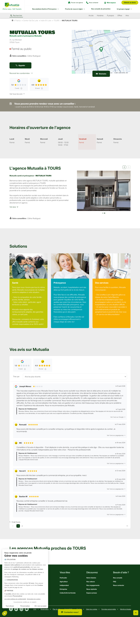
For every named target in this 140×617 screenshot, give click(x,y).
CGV (34, 609)
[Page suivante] (127, 526)
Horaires (100, 15)
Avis (127, 15)
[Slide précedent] (124, 167)
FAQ (114, 582)
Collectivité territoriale (68, 593)
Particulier (63, 578)
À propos (110, 15)
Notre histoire (91, 578)
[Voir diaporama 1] (102, 213)
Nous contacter (118, 585)
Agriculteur (64, 582)
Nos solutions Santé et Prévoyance (44, 9)
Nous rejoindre (91, 589)
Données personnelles (108, 609)
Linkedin (16, 609)
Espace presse (91, 593)
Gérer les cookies (91, 609)
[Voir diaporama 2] (104, 213)
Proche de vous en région (74, 9)
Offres (119, 15)
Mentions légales (125, 609)
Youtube (27, 609)
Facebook (11, 609)
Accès (91, 15)
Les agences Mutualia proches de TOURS (48, 548)
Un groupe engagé (123, 9)
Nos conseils (117, 578)
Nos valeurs (90, 582)
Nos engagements (92, 585)
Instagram (21, 609)
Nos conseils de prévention (100, 9)
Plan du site (56, 609)
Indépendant (64, 585)
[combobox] (75, 376)
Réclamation (45, 609)
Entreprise (63, 589)
